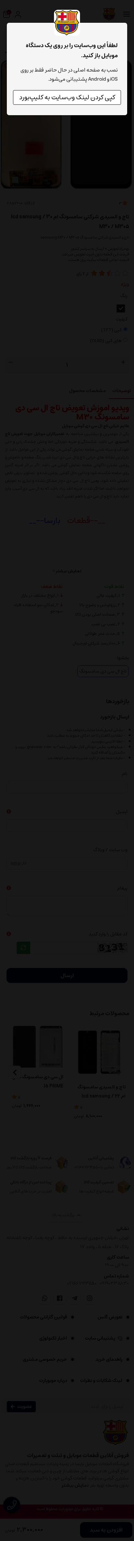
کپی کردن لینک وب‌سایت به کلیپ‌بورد (67, 97)
